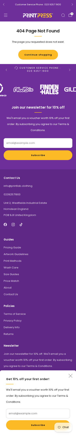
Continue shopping (38, 54)
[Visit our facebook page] (5, 225)
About (8, 288)
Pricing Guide (12, 247)
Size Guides (11, 274)
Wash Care (11, 267)
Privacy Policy (12, 321)
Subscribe (38, 425)
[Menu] (6, 15)
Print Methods (12, 261)
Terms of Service (15, 314)
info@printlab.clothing (18, 186)
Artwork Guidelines (16, 254)
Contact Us (11, 294)
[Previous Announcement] (3, 4)
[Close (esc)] (70, 375)
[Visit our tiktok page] (21, 225)
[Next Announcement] (72, 4)
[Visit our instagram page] (13, 225)
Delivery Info (12, 327)
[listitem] (38, 4)
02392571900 (12, 194)
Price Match (11, 281)
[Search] (63, 15)
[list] (38, 89)
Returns (9, 334)
